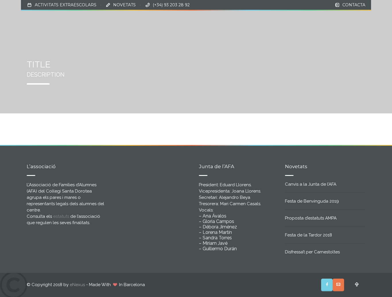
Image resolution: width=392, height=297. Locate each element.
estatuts (61, 216)
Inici (231, 20)
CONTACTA (353, 4)
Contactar (351, 20)
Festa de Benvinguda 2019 (312, 201)
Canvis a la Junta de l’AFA (310, 184)
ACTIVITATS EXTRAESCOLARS (65, 4)
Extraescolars (314, 20)
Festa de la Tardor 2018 (308, 235)
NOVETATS (124, 4)
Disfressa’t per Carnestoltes (312, 252)
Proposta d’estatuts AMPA (311, 218)
